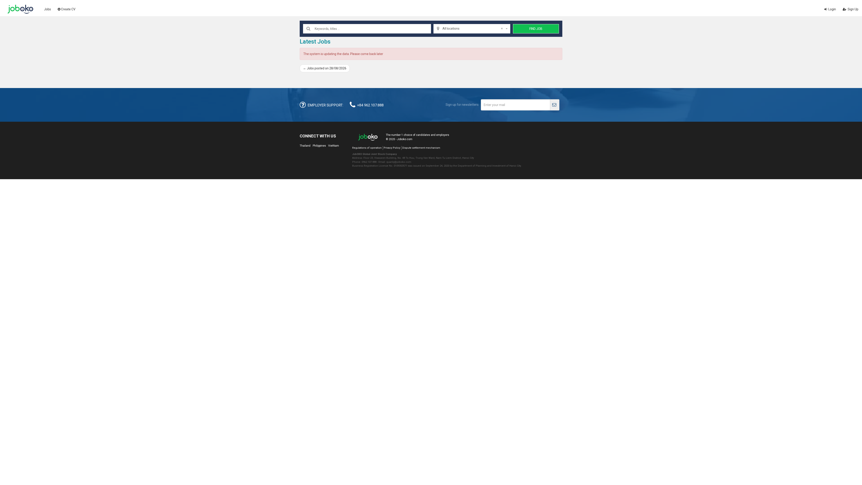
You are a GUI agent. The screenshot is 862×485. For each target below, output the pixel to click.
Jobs (47, 9)
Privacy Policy (392, 147)
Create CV (68, 9)
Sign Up (852, 9)
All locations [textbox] (472, 28)
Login (832, 9)
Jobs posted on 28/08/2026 (324, 68)
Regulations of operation (367, 147)
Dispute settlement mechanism (421, 147)
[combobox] (471, 29)
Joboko (20, 9)
